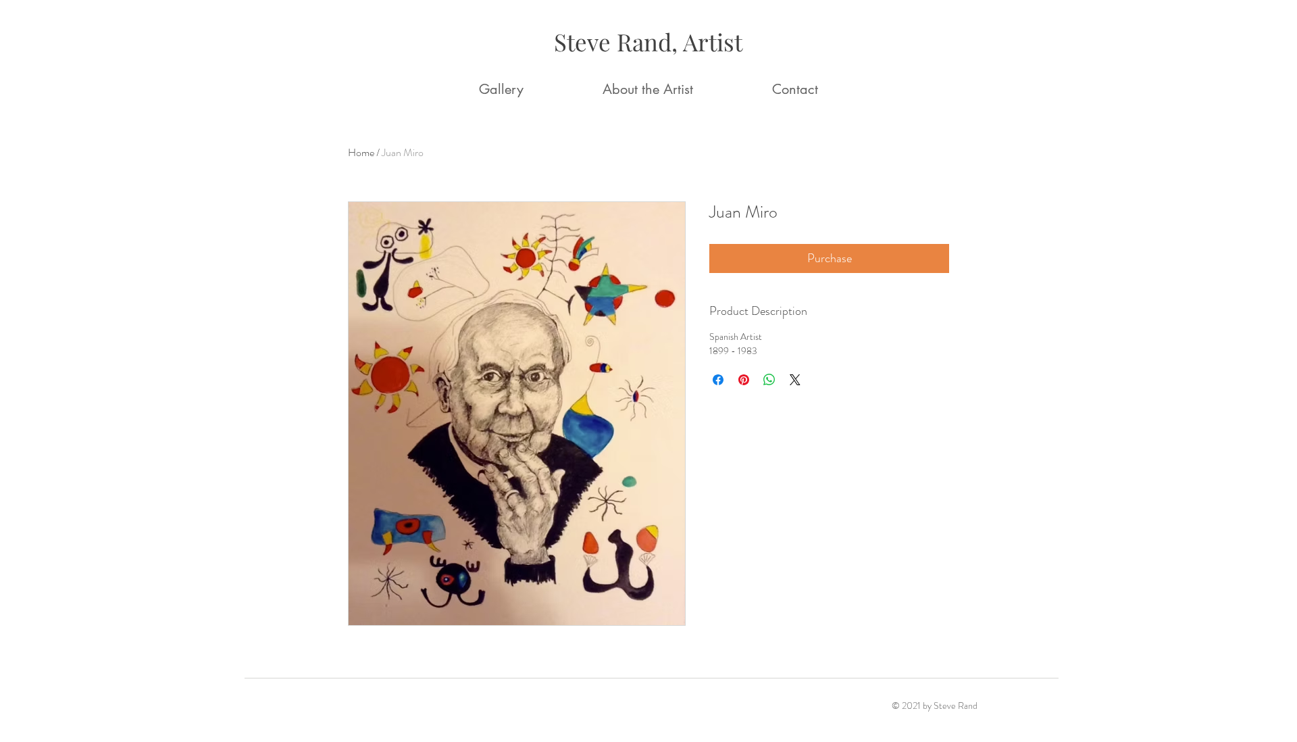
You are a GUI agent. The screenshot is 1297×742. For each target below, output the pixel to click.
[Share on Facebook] (718, 380)
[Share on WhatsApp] (769, 380)
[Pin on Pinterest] (744, 380)
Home (361, 152)
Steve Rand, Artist (648, 41)
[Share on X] (795, 380)
